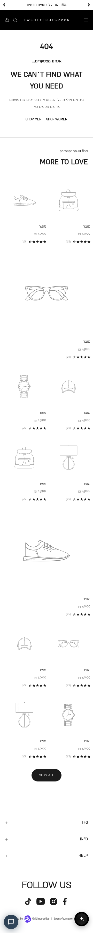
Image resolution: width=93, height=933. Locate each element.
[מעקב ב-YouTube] (41, 901)
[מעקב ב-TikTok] (28, 901)
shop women (56, 119)
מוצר (86, 226)
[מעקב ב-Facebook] (64, 901)
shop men (34, 119)
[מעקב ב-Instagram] (53, 901)
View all (46, 775)
